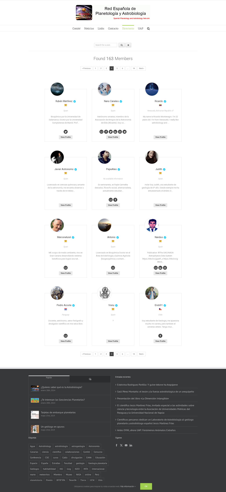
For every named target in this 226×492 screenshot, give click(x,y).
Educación (100, 457)
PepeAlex (111, 169)
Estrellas (56, 463)
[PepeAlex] (104, 157)
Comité (86, 451)
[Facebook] (116, 445)
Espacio (33, 463)
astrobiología (61, 446)
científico (57, 451)
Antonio (111, 237)
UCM (92, 480)
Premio (49, 480)
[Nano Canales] (104, 89)
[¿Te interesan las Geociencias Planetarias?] (35, 400)
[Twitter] (121, 445)
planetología (36, 480)
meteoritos (45, 474)
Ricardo (159, 101)
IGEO (77, 468)
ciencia (45, 451)
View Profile (66, 137)
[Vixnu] (104, 293)
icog (69, 468)
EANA (88, 457)
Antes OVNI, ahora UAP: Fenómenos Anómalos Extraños (146, 430)
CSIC (47, 457)
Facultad (68, 463)
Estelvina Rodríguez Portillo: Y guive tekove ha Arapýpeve (147, 384)
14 (134, 68)
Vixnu (111, 305)
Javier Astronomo (63, 169)
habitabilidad (49, 468)
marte (33, 474)
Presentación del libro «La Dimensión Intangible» (143, 398)
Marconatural (64, 237)
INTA (86, 468)
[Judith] (152, 157)
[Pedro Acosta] (57, 293)
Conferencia (35, 457)
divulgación (76, 457)
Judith (158, 169)
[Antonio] (104, 225)
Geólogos (34, 468)
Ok (146, 486)
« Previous (86, 68)
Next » (141, 68)
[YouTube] (126, 445)
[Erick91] (152, 293)
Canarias (34, 451)
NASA (78, 474)
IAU (61, 468)
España (44, 463)
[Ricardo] (152, 89)
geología (80, 463)
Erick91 (159, 305)
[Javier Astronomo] (57, 157)
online (88, 474)
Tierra (83, 480)
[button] (148, 28)
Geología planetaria (97, 463)
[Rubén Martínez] (57, 89)
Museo (69, 474)
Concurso (98, 451)
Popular (49, 377)
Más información (127, 486)
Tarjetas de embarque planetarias (58, 412)
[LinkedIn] (131, 445)
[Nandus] (152, 225)
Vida (100, 480)
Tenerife (72, 480)
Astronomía (94, 446)
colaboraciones (72, 451)
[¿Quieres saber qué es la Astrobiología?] (35, 388)
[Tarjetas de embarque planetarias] (35, 415)
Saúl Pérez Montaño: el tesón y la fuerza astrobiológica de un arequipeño (155, 391)
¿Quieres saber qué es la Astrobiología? (61, 387)
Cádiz (64, 457)
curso (55, 457)
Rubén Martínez (64, 101)
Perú (97, 474)
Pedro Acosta (64, 305)
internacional (98, 468)
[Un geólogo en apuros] (35, 429)
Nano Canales (111, 101)
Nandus (159, 237)
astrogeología (78, 446)
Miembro (58, 474)
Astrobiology (45, 446)
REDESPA (61, 480)
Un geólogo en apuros (52, 426)
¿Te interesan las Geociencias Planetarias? (63, 399)
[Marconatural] (57, 225)
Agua (32, 446)
